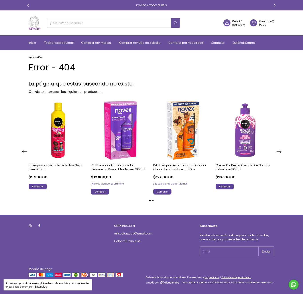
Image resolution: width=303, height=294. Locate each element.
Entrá (236, 21)
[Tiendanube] (163, 283)
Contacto (218, 43)
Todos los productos (58, 43)
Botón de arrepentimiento (236, 277)
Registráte (238, 24)
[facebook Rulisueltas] (39, 226)
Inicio (32, 43)
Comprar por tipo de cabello (140, 43)
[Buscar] (175, 23)
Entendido (41, 286)
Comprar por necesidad (185, 43)
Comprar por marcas (96, 43)
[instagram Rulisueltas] (30, 226)
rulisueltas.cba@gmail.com (133, 233)
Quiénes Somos (243, 43)
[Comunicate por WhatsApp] (294, 285)
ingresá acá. (212, 277)
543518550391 (124, 226)
